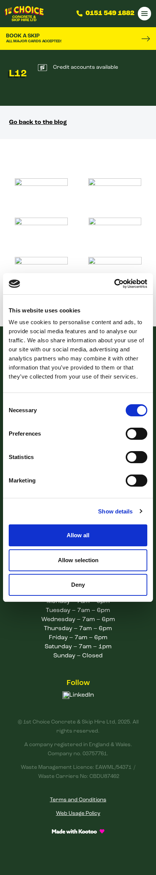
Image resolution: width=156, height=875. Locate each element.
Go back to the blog (38, 122)
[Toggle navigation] (144, 13)
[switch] (136, 434)
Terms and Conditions (78, 800)
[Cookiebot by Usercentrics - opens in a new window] (114, 284)
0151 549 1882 (110, 13)
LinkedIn (81, 695)
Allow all (78, 535)
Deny (78, 584)
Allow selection (78, 560)
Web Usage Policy (78, 813)
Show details (115, 511)
